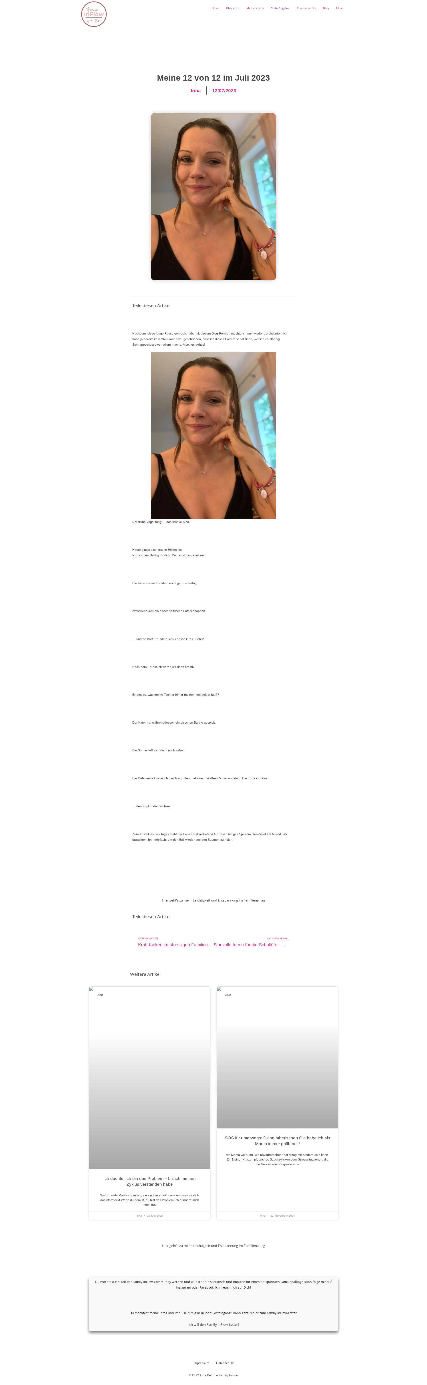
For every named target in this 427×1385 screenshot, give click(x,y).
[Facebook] (219, 1300)
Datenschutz (225, 1363)
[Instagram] (207, 1300)
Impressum (201, 1363)
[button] (262, 305)
